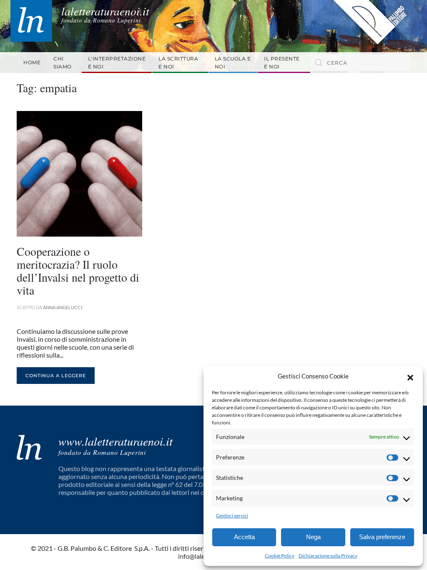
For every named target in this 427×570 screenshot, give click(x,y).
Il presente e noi (282, 62)
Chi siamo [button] (62, 62)
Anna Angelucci (62, 307)
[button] (410, 376)
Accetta (244, 536)
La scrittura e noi (178, 62)
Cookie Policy (279, 555)
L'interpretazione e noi (117, 62)
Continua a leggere (55, 375)
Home (31, 62)
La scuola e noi (233, 62)
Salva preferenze (382, 536)
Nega (313, 536)
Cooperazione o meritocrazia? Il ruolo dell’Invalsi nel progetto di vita (78, 270)
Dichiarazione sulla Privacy (328, 555)
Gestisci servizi (232, 515)
